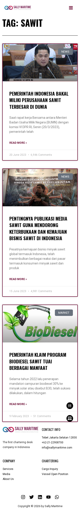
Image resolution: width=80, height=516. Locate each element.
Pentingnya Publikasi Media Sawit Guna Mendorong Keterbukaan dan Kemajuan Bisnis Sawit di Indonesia (38, 228)
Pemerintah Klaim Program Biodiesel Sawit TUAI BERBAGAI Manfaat (37, 361)
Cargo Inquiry (50, 469)
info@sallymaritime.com (57, 447)
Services (8, 469)
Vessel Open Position (55, 474)
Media (6, 474)
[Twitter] (31, 497)
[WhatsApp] (57, 497)
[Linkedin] (40, 497)
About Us (8, 479)
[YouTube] (48, 497)
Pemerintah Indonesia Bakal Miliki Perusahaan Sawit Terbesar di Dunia (38, 100)
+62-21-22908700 (52, 442)
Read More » (18, 142)
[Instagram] (23, 497)
